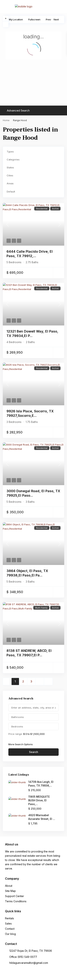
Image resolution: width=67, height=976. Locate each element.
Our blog (10, 933)
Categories (13, 159)
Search (33, 752)
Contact (10, 928)
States (10, 167)
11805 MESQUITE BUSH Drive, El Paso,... (39, 800)
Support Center (14, 896)
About (8, 885)
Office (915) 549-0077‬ (23, 956)
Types (10, 151)
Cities (10, 175)
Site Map (10, 890)
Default (11, 191)
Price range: (15, 733)
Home (6, 120)
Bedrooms (17, 726)
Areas (10, 183)
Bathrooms (17, 717)
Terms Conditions (15, 901)
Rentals (9, 918)
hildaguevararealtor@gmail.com (28, 962)
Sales (8, 923)
